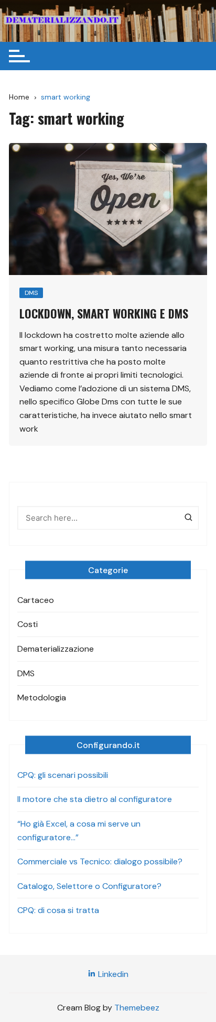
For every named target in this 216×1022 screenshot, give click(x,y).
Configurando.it (108, 744)
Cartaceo (35, 600)
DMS (31, 293)
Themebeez (136, 1007)
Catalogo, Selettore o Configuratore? (89, 886)
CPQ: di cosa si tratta (58, 910)
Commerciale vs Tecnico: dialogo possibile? (99, 861)
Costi (27, 624)
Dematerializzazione (55, 648)
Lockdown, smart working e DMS (103, 313)
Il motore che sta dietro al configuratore (94, 799)
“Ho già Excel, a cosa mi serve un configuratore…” (79, 830)
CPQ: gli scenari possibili (62, 775)
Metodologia (41, 697)
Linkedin (112, 974)
